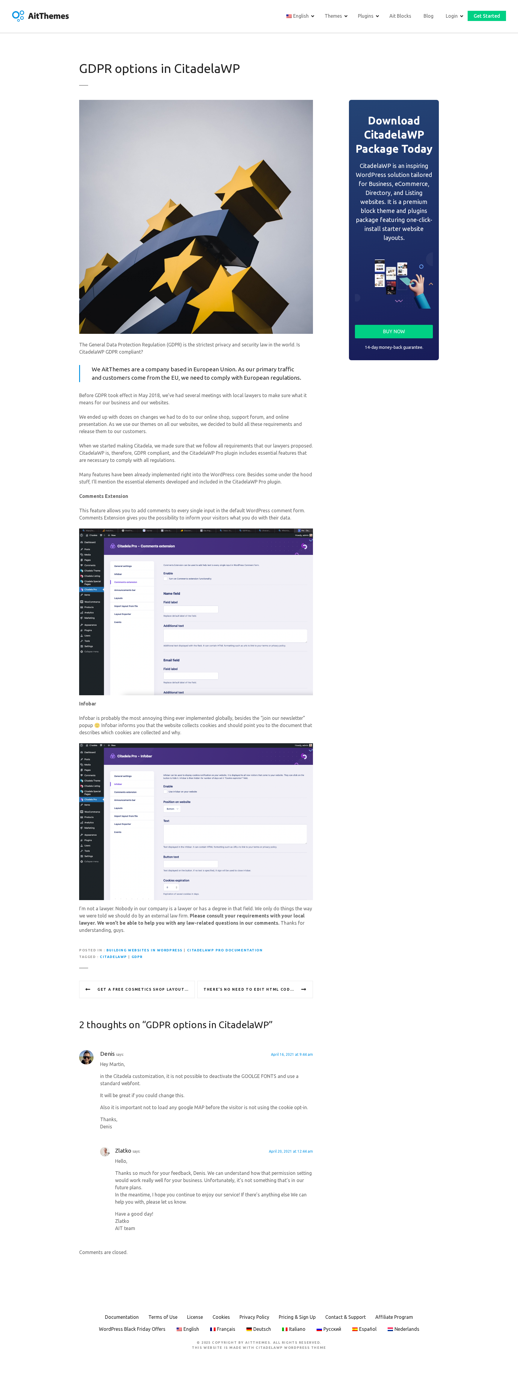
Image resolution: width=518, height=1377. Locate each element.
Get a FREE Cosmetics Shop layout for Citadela (146, 989)
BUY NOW (394, 331)
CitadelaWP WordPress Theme (291, 1347)
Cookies (221, 1317)
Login (452, 16)
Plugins (366, 16)
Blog (428, 16)
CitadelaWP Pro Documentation (225, 950)
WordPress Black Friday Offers (132, 1329)
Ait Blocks (400, 16)
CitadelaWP (113, 957)
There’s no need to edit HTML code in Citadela (258, 989)
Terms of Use (162, 1317)
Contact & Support (345, 1317)
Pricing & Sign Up (297, 1317)
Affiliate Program (394, 1317)
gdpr (137, 957)
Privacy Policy (254, 1317)
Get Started (487, 16)
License (195, 1317)
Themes (333, 16)
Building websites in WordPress (144, 950)
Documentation (122, 1317)
